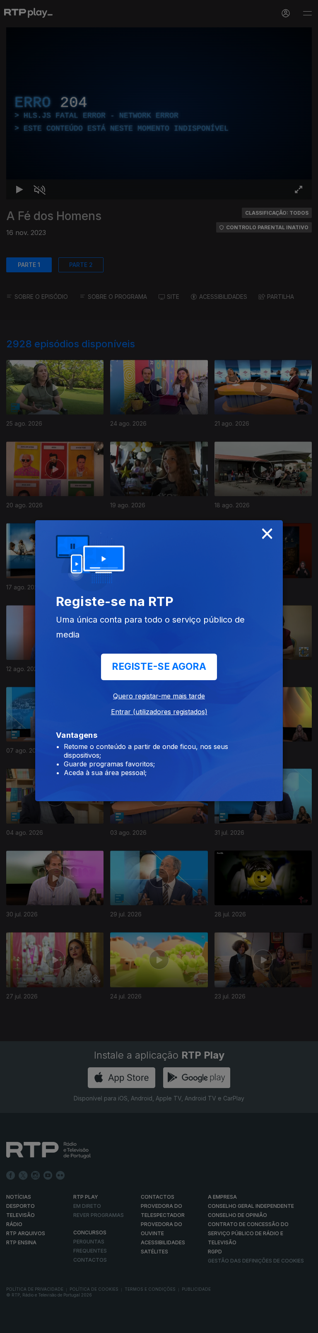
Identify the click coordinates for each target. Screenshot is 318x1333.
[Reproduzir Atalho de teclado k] (13, 1323)
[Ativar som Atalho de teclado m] (33, 1323)
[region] (159, 666)
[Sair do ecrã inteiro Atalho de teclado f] (305, 1323)
